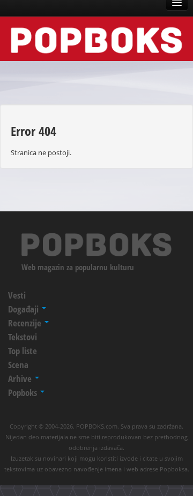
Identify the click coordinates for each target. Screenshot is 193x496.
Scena (18, 364)
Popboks (23, 392)
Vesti (17, 295)
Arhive (21, 378)
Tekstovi (22, 337)
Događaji (24, 309)
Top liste (22, 351)
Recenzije (25, 323)
